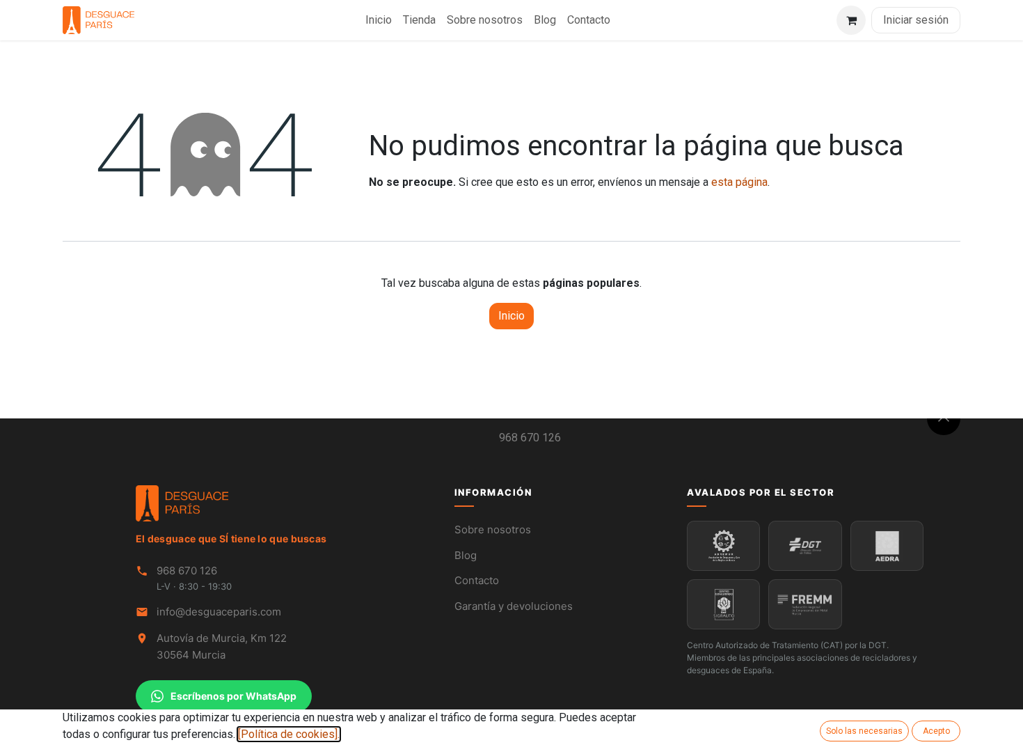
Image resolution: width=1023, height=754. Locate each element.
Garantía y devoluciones (513, 606)
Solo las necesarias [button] (864, 731)
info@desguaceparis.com (219, 611)
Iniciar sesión (916, 19)
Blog (465, 555)
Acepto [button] (936, 731)
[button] (943, 418)
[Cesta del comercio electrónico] (851, 20)
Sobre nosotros (492, 529)
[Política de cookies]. (289, 734)
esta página (739, 182)
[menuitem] (378, 20)
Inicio (511, 315)
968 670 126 (530, 437)
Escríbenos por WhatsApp (233, 696)
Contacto (476, 580)
